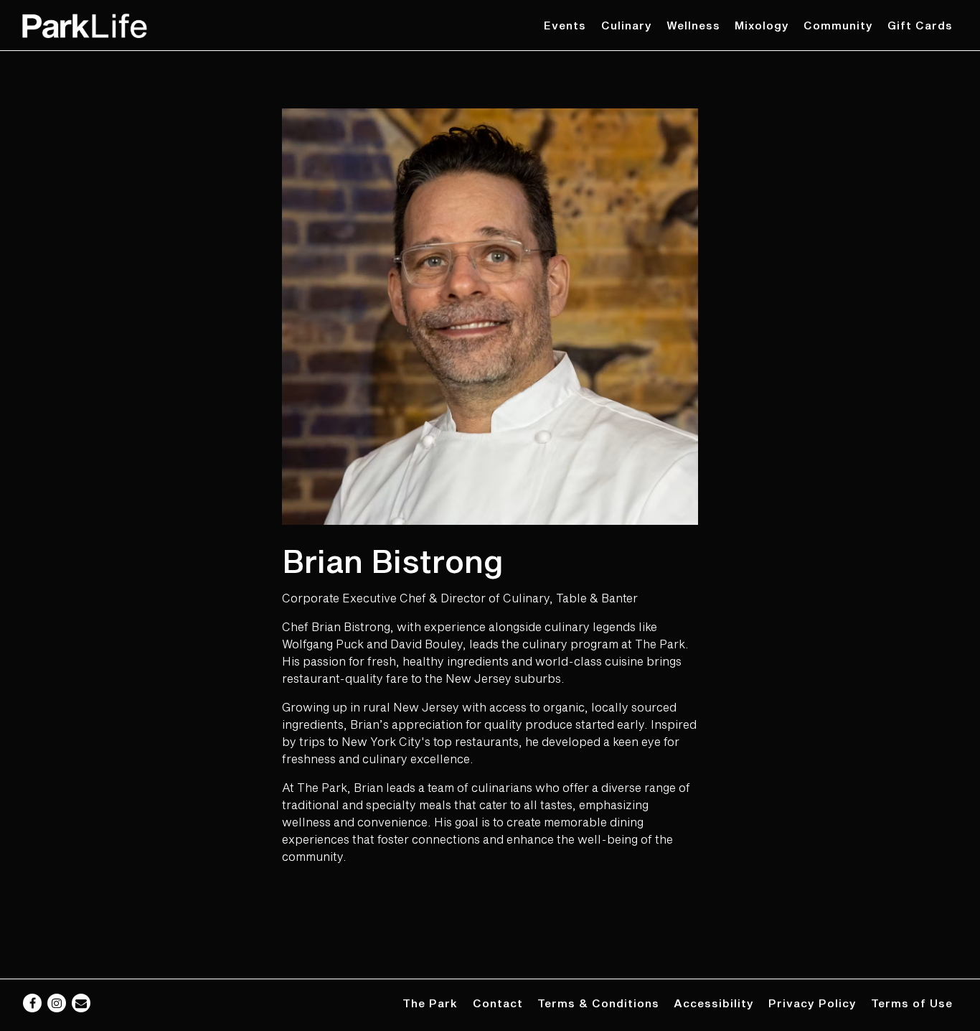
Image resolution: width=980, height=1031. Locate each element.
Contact (498, 1003)
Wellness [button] (693, 25)
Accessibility (714, 1003)
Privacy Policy (812, 1003)
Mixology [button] (762, 25)
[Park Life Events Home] (84, 24)
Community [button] (838, 25)
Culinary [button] (626, 25)
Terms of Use (912, 1003)
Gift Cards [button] (920, 25)
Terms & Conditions (598, 1003)
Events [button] (565, 25)
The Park (430, 1003)
